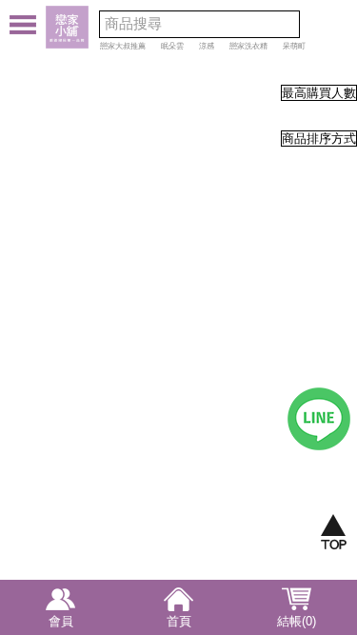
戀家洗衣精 (248, 46)
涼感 (206, 46)
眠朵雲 (172, 46)
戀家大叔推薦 (123, 46)
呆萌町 (294, 46)
